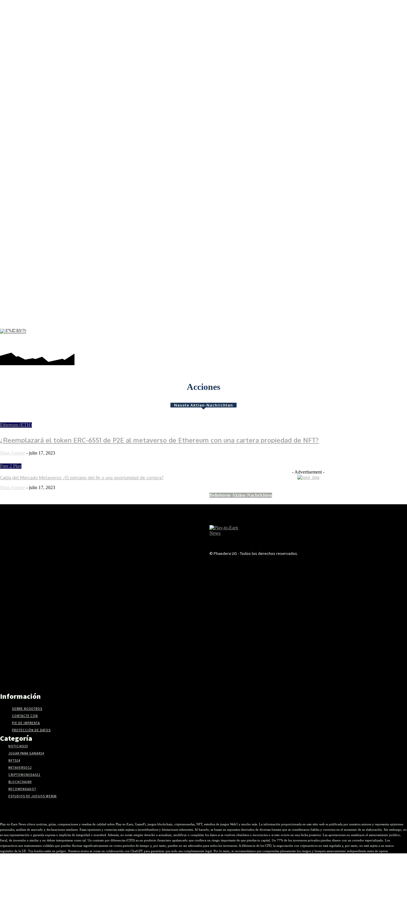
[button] (399, 338)
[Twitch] (368, 338)
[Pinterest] (341, 338)
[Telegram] (350, 338)
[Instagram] (332, 338)
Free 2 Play (10, 466)
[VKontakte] (297, 565)
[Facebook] (323, 338)
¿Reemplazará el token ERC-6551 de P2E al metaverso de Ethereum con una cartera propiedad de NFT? (159, 440)
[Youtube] (385, 338)
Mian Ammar (12, 452)
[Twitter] (377, 338)
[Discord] (314, 338)
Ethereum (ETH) (16, 424)
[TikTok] (359, 338)
